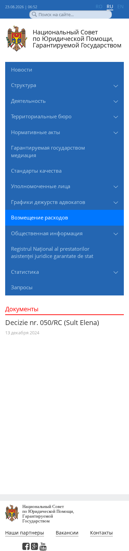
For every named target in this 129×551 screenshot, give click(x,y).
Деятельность (28, 100)
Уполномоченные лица (40, 186)
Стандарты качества (36, 170)
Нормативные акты (35, 132)
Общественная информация (47, 233)
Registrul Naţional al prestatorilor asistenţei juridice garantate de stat (52, 252)
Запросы (22, 287)
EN (120, 6)
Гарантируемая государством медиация (48, 151)
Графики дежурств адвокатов (48, 201)
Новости (21, 69)
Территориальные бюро (41, 116)
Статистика (25, 271)
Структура (23, 85)
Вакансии (67, 532)
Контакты (101, 532)
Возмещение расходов (39, 217)
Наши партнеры (24, 532)
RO (99, 6)
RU (110, 6)
